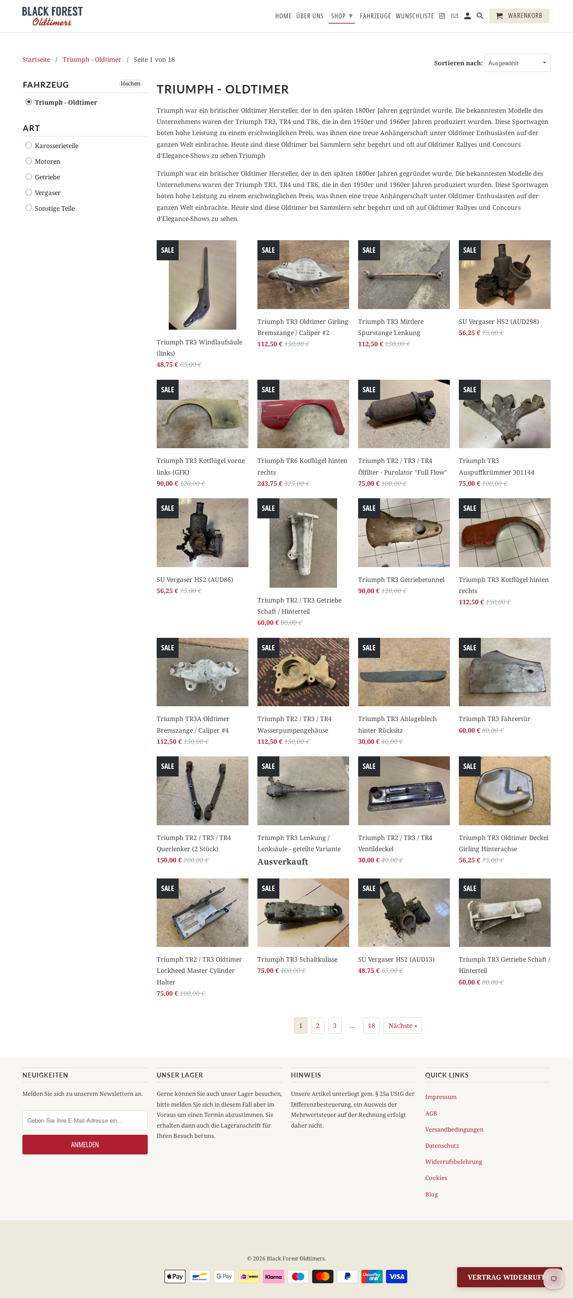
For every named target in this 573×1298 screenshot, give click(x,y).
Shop (342, 15)
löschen (131, 83)
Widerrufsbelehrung (453, 1162)
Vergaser (47, 192)
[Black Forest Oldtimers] (52, 16)
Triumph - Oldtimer (92, 59)
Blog (431, 1194)
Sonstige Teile (54, 208)
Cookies (436, 1178)
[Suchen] (481, 17)
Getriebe (46, 177)
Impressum (441, 1097)
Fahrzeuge (375, 16)
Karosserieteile (55, 145)
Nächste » (403, 1025)
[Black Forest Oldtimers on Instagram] (443, 17)
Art (31, 128)
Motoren (46, 161)
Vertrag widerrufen (510, 1277)
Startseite (36, 59)
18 (371, 1025)
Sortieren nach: (459, 63)
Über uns (310, 16)
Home (283, 16)
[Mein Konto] (468, 17)
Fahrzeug (46, 84)
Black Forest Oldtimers (296, 1258)
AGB (431, 1113)
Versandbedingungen (454, 1129)
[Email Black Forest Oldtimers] (455, 17)
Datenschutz (442, 1145)
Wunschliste (415, 16)
